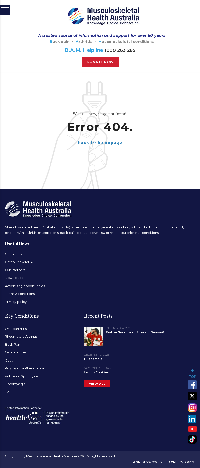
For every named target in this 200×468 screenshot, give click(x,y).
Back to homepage (100, 142)
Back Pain (13, 344)
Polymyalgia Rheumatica (24, 368)
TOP (192, 376)
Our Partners (15, 270)
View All (97, 383)
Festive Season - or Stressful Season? (135, 332)
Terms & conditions (20, 294)
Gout (9, 360)
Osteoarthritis (16, 328)
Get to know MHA (19, 262)
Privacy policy (16, 302)
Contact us (13, 254)
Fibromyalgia (15, 384)
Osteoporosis (15, 352)
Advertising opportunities (25, 286)
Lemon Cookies (96, 372)
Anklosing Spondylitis (21, 376)
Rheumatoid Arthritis (21, 336)
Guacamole (93, 359)
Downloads (14, 278)
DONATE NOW (100, 62)
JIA (7, 392)
